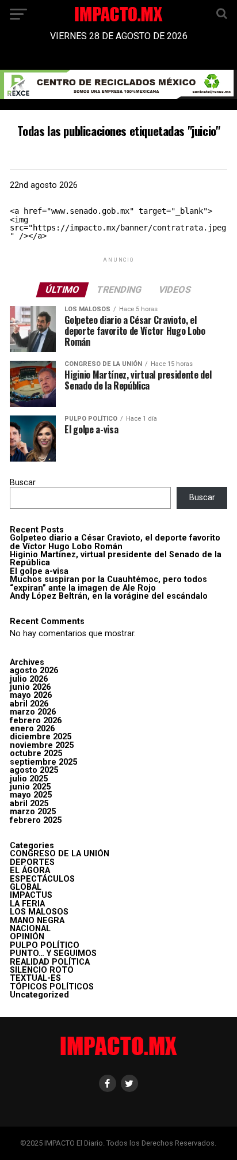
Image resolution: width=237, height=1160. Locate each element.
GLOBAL (25, 887)
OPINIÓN (27, 937)
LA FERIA (27, 904)
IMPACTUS (31, 895)
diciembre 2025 (40, 737)
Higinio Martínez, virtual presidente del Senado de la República (115, 559)
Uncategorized (39, 995)
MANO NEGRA (37, 920)
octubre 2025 (36, 753)
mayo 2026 (31, 695)
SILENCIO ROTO (42, 970)
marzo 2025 (33, 812)
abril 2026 (29, 704)
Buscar (23, 483)
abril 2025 (29, 803)
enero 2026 (32, 729)
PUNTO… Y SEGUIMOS (53, 953)
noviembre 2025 (42, 745)
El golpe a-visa (39, 571)
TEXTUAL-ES (35, 978)
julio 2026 (29, 679)
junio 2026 (30, 687)
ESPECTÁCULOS (42, 879)
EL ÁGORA (30, 870)
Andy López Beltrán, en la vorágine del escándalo (109, 596)
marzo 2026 (33, 712)
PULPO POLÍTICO (44, 945)
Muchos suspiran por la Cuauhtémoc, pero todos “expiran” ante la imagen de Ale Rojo (108, 583)
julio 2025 (29, 779)
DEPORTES (32, 862)
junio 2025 (30, 787)
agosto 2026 (34, 670)
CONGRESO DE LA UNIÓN (59, 854)
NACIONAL (30, 929)
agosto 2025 (34, 770)
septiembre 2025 (43, 762)
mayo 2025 (31, 795)
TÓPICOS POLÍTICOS (52, 987)
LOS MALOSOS (39, 912)
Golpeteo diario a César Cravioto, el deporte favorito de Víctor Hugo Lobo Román (115, 542)
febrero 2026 (36, 721)
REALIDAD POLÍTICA (50, 962)
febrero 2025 (36, 820)
